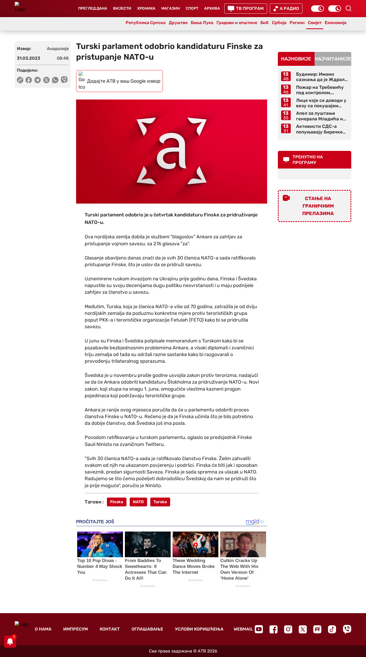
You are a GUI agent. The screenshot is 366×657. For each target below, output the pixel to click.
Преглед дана (92, 8)
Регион (297, 22)
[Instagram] (288, 629)
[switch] (317, 8)
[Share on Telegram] (37, 80)
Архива (212, 8)
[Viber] (347, 629)
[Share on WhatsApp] (55, 80)
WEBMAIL (243, 629)
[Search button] (348, 8)
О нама (43, 629)
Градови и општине (236, 22)
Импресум (75, 629)
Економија (335, 22)
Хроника (146, 8)
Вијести (122, 8)
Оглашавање (147, 629)
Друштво (178, 22)
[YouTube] (259, 629)
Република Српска (146, 22)
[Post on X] (46, 80)
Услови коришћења (199, 629)
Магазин (170, 8)
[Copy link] (20, 80)
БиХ (264, 22)
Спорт (192, 8)
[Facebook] (273, 629)
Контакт (110, 629)
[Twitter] (303, 629)
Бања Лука (202, 22)
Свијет (315, 22)
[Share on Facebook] (28, 80)
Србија (279, 22)
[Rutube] (317, 629)
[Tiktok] (332, 629)
